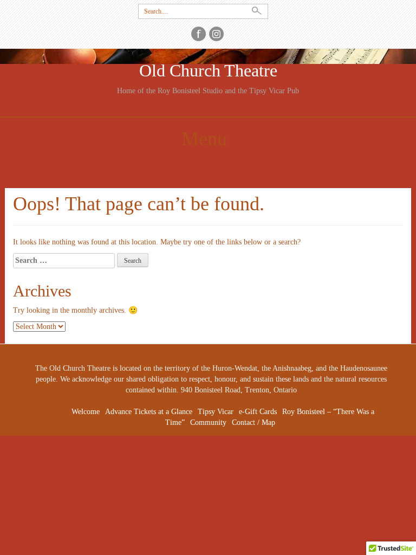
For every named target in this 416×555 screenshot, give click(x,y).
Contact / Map (253, 422)
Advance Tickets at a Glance (148, 412)
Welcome (86, 412)
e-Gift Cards (258, 412)
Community (208, 422)
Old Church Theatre (208, 70)
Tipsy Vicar (215, 412)
